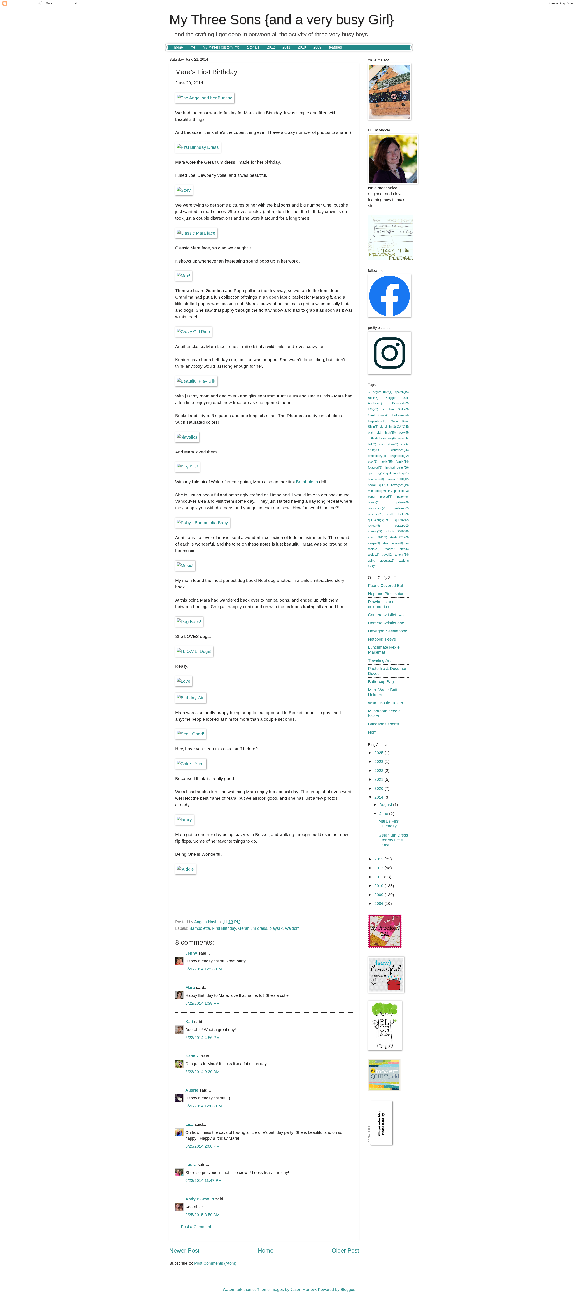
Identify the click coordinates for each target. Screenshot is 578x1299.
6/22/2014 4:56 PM (202, 1037)
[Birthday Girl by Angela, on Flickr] (190, 697)
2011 (286, 47)
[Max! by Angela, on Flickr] (183, 275)
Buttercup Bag (381, 681)
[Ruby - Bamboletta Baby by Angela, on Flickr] (202, 522)
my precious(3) (398, 491)
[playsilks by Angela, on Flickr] (187, 437)
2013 (379, 859)
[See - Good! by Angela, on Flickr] (190, 734)
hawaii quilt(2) (378, 485)
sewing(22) (375, 531)
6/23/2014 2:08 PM (202, 1146)
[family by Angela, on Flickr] (184, 819)
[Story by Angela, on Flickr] (184, 190)
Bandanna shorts (383, 724)
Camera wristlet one (386, 622)
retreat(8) (374, 525)
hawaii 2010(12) (398, 479)
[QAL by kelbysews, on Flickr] (385, 946)
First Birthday (224, 928)
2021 (379, 779)
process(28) (375, 514)
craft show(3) (388, 444)
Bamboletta (307, 481)
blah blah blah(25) (382, 432)
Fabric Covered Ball (386, 585)
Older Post (345, 1250)
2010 (302, 47)
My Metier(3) (387, 426)
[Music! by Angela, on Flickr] (185, 565)
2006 (379, 903)
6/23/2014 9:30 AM (202, 1071)
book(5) (404, 432)
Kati (189, 1021)
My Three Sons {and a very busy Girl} (281, 19)
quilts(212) (402, 520)
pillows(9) (402, 502)
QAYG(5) (403, 426)
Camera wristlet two (386, 614)
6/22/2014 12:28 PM (203, 969)
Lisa (189, 1124)
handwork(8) (376, 479)
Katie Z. (192, 1056)
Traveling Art (379, 660)
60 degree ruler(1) (380, 392)
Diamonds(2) (400, 403)
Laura (190, 1164)
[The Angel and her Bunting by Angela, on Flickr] (204, 97)
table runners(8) (392, 543)
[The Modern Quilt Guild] (384, 1090)
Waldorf (292, 928)
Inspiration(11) (377, 421)
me (192, 47)
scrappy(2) (402, 525)
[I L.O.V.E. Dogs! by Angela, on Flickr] (194, 651)
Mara (190, 987)
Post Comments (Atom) (215, 1263)
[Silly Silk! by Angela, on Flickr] (187, 467)
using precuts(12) (381, 560)
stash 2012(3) (399, 537)
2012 (271, 47)
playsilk (276, 928)
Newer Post (184, 1250)
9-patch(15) (401, 392)
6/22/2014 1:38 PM (202, 1003)
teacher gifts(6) (397, 549)
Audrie (191, 1090)
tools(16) (373, 554)
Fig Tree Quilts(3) (395, 409)
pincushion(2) (376, 508)
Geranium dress (252, 928)
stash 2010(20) (397, 531)
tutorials (253, 47)
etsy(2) (372, 461)
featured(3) (375, 467)
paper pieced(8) (380, 496)
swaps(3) (374, 543)
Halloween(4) (400, 415)
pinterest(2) (401, 508)
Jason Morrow (303, 1289)
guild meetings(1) (397, 473)
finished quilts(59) (397, 467)
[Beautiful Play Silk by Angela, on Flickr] (196, 381)
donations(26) (400, 450)
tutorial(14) (402, 554)
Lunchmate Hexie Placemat (384, 650)
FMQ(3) (373, 409)
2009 (317, 47)
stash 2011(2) (377, 537)
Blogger (347, 1289)
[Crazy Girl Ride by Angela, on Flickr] (193, 331)
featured (335, 47)
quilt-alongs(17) (378, 520)
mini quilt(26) (377, 491)
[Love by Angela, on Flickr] (183, 681)
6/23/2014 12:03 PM (203, 1106)
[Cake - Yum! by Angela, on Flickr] (190, 763)
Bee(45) (373, 398)
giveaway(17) (376, 473)
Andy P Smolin (199, 1199)
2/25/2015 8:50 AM (202, 1214)
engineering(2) (399, 456)
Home (265, 1250)
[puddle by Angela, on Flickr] (185, 869)
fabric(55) (386, 461)
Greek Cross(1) (378, 415)
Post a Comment (196, 1226)
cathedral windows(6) (382, 438)
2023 (379, 761)
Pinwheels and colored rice (381, 604)
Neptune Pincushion (386, 593)
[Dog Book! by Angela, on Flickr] (189, 621)
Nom (372, 732)
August (386, 804)
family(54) (402, 461)
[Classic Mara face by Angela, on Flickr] (196, 233)
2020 (379, 788)
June (384, 813)
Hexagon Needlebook (387, 631)
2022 (379, 770)
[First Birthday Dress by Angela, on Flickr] (198, 147)
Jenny (191, 953)
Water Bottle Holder (385, 702)
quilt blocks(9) (398, 514)
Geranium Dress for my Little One (393, 840)
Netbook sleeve (382, 639)
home (178, 47)
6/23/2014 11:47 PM (203, 1180)
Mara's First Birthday (388, 823)
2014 (379, 797)
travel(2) (387, 554)
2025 (379, 752)
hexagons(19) (400, 485)
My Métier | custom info (221, 47)
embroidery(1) (377, 456)
